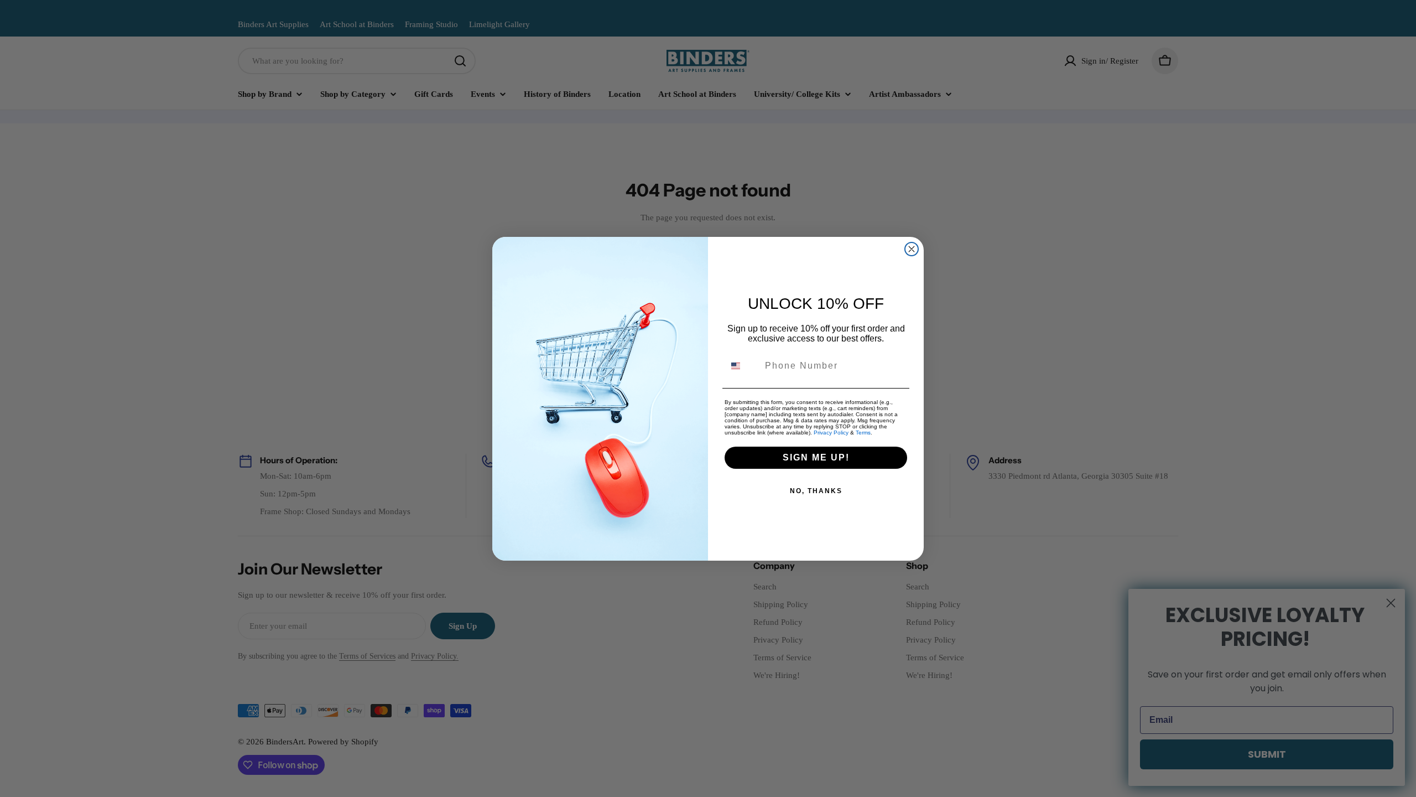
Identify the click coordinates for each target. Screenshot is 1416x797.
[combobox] (742, 365)
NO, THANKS (816, 491)
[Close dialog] (911, 249)
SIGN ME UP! (816, 457)
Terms (863, 432)
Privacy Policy (831, 432)
